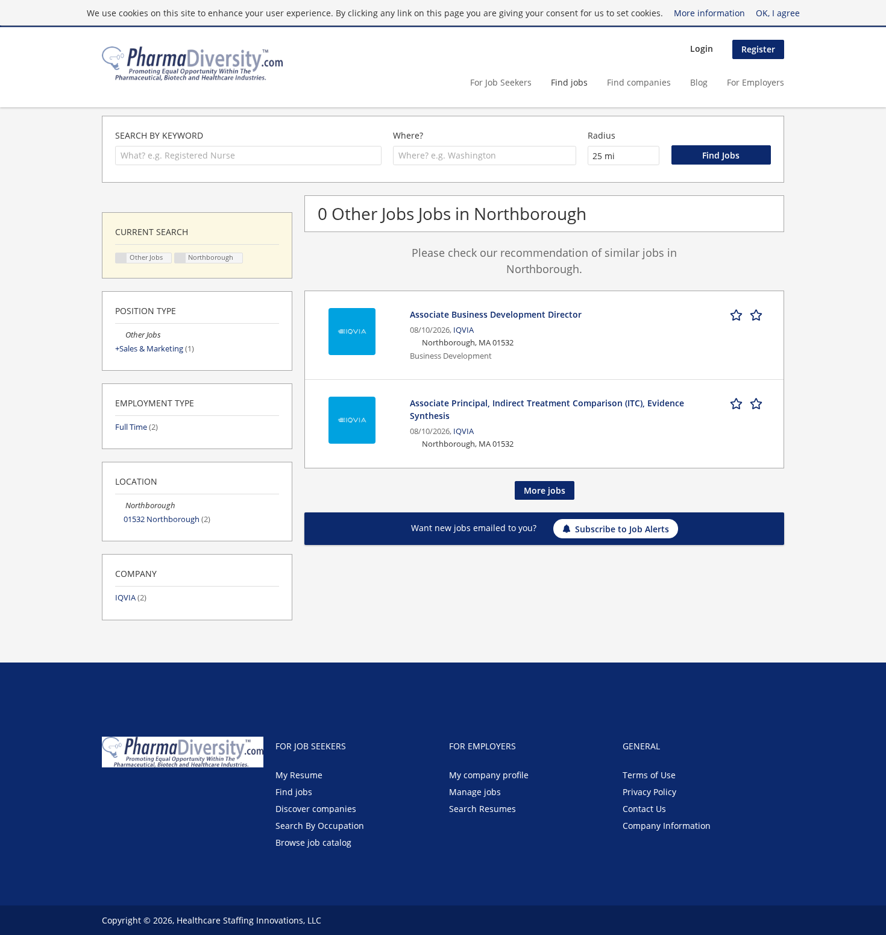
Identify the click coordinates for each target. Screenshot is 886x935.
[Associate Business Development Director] (351, 330)
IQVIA (463, 330)
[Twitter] (130, 792)
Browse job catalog (313, 842)
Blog (699, 82)
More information (709, 13)
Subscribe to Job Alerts (622, 529)
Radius (601, 135)
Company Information (667, 825)
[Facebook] (110, 792)
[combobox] (248, 155)
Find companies (639, 82)
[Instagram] (168, 792)
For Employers (755, 82)
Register (758, 49)
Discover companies (315, 808)
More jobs (544, 490)
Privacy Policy (649, 792)
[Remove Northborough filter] (120, 505)
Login (701, 48)
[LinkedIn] (150, 792)
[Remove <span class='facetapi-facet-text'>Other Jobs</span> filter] (121, 258)
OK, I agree (778, 13)
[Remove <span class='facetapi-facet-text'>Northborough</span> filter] (180, 258)
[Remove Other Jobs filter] (120, 335)
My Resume (298, 775)
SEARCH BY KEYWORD (159, 135)
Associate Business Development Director (496, 314)
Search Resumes (482, 808)
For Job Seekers (501, 82)
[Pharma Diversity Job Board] (192, 63)
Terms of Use (649, 775)
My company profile (489, 775)
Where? (408, 135)
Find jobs (569, 82)
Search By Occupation (319, 825)
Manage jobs (475, 792)
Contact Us (644, 808)
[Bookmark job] (748, 314)
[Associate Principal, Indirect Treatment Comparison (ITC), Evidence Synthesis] (351, 418)
